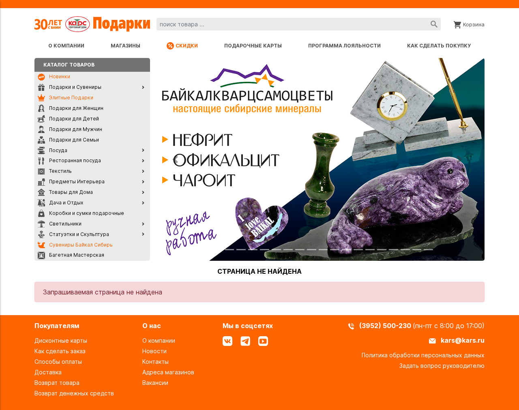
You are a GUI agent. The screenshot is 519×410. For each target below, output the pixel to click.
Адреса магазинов (168, 372)
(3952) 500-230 (386, 326)
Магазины (125, 46)
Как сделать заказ (60, 351)
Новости (154, 351)
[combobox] (299, 24)
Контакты (155, 361)
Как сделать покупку (439, 46)
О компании (66, 46)
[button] (175, 159)
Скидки (187, 46)
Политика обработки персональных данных (423, 355)
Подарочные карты (253, 46)
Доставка (48, 372)
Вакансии (155, 382)
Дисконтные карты (60, 340)
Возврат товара (56, 382)
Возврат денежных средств (74, 393)
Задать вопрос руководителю (442, 365)
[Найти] (434, 24)
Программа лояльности (344, 46)
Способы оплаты (58, 361)
